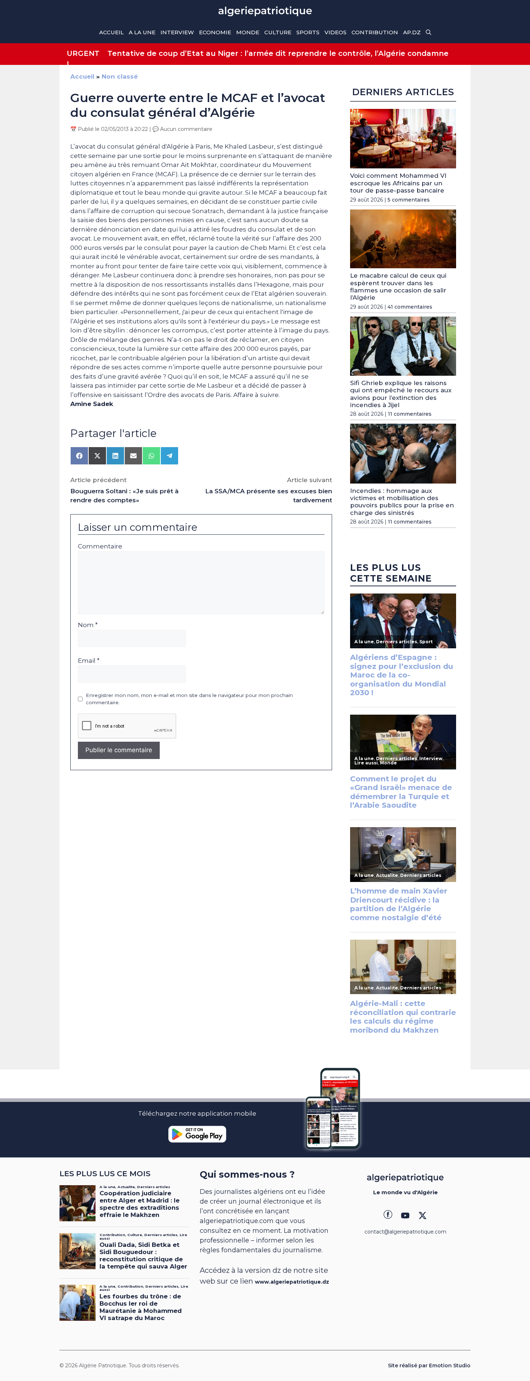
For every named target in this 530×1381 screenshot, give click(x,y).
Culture (277, 32)
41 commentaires (410, 307)
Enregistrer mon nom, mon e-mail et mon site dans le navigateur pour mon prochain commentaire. (189, 698)
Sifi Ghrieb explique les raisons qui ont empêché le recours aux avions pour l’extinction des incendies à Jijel (400, 394)
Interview (177, 32)
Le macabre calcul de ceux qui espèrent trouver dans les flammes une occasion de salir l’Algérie (398, 286)
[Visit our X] (422, 1215)
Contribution (375, 32)
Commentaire (100, 546)
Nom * (88, 624)
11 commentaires (410, 414)
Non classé (120, 76)
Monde (247, 32)
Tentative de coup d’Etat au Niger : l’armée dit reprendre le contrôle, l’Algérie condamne (278, 53)
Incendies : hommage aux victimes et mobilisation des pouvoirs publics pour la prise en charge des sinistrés (402, 501)
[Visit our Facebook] (388, 1215)
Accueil (111, 32)
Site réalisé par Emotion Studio (429, 1365)
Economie (215, 32)
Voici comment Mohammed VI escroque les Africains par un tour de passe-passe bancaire (398, 183)
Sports (307, 32)
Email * (89, 660)
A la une (142, 32)
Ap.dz (412, 32)
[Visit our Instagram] (405, 1215)
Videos (335, 32)
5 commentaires (409, 200)
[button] (428, 32)
